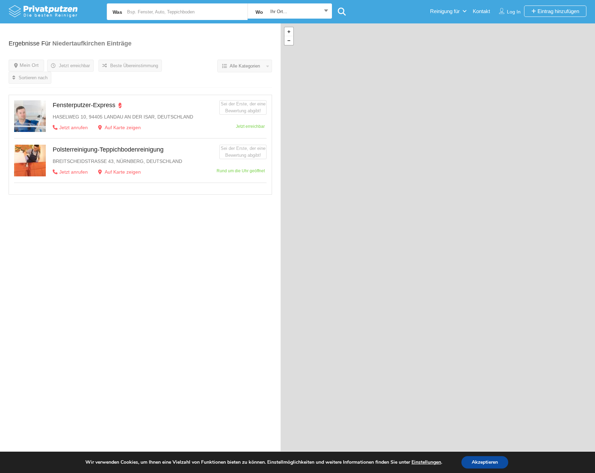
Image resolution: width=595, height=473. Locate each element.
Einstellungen (426, 462)
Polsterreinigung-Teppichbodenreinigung (108, 149)
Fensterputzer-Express (84, 105)
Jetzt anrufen (73, 127)
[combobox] (290, 12)
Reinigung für (445, 11)
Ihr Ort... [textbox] (278, 11)
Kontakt (481, 11)
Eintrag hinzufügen (557, 11)
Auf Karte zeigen (122, 127)
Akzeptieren (485, 462)
